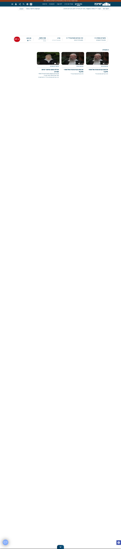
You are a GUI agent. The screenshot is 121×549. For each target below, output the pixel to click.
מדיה (58, 38)
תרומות (44, 4)
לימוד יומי (106, 9)
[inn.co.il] (31, 4)
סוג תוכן (29, 38)
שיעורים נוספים (54, 66)
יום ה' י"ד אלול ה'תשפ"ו (93, 9)
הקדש (21, 9)
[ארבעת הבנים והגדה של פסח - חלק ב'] (97, 64)
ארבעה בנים (104, 66)
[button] (118, 542)
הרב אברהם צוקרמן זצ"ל (101, 74)
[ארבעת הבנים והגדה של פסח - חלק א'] (72, 64)
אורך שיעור (42, 38)
